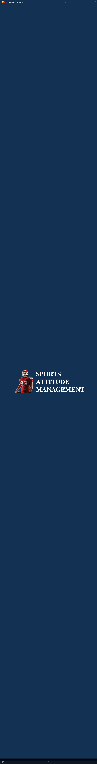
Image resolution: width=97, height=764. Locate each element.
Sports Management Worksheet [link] (85, 2)
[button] (95, 2)
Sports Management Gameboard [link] (67, 2)
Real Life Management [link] (51, 2)
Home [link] (41, 2)
